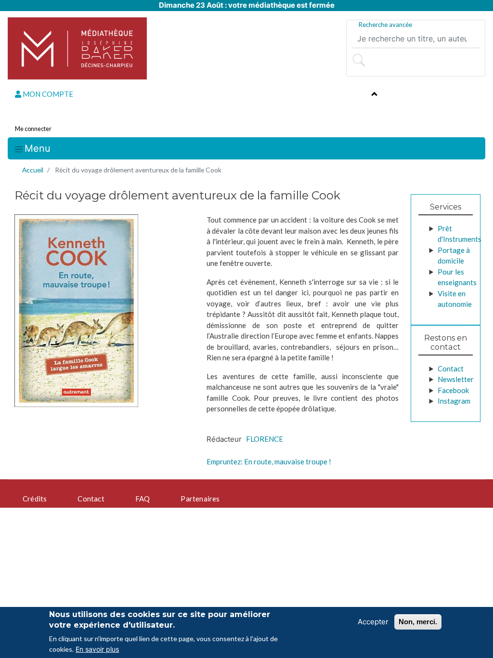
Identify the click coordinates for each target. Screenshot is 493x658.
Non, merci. (418, 622)
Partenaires (200, 498)
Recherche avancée (385, 24)
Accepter (373, 621)
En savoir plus (97, 649)
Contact (451, 368)
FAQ (142, 498)
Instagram (454, 400)
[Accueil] (77, 48)
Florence (264, 438)
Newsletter (456, 379)
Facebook (453, 390)
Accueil (32, 170)
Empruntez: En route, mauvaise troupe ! (269, 461)
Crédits (35, 498)
